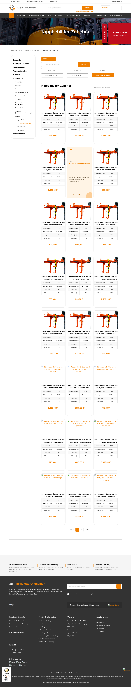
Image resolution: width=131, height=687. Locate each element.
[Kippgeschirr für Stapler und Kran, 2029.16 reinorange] (53, 483)
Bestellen (41, 624)
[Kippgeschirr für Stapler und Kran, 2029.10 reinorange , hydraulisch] (106, 265)
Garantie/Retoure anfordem (46, 638)
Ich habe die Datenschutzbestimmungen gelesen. (83, 594)
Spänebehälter (21, 126)
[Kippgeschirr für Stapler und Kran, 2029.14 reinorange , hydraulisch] (79, 428)
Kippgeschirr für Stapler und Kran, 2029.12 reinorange (79, 332)
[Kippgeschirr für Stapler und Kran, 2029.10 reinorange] (53, 265)
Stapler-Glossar (72, 636)
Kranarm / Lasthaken (21, 96)
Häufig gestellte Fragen (45, 621)
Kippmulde (20, 130)
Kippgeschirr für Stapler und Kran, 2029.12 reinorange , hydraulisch (53, 387)
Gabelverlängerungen (21, 92)
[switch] (6, 680)
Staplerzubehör (19, 134)
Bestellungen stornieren (45, 633)
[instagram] (10, 636)
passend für (76, 75)
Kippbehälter (21, 120)
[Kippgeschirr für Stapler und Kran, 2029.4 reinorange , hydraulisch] (106, 102)
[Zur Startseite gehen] (22, 8)
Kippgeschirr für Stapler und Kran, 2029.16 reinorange (53, 495)
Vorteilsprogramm (19, 67)
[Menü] (10, 668)
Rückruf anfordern (117, 1)
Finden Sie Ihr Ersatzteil (16, 621)
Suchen (87, 7)
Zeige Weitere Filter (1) (103, 75)
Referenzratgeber (14, 627)
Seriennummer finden (103, 625)
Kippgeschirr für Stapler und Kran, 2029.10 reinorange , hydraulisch (105, 278)
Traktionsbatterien (20, 71)
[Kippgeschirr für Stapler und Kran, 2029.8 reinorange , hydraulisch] (79, 211)
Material (102, 70)
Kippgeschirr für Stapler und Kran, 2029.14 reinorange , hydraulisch (79, 441)
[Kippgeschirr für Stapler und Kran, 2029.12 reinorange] (79, 320)
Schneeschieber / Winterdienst (20, 103)
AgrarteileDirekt (72, 633)
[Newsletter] (118, 586)
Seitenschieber (19, 108)
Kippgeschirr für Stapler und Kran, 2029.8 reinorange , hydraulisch (79, 224)
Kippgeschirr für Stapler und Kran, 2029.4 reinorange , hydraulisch (105, 114)
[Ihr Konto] (113, 8)
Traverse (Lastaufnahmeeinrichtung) (23, 112)
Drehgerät (18, 85)
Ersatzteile (17, 60)
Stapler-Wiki (100, 622)
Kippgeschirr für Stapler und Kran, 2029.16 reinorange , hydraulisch (105, 495)
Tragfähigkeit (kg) (51, 75)
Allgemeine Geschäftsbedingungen (78, 624)
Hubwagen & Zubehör (21, 64)
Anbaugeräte (18, 78)
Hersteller (16, 75)
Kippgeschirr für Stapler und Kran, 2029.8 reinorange (105, 169)
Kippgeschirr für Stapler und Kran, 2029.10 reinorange (53, 278)
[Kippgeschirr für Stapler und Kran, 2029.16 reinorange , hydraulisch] (106, 483)
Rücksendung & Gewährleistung (48, 636)
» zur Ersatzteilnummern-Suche (84, 11)
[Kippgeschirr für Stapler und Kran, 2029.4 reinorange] (53, 102)
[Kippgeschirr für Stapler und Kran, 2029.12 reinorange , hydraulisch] (53, 374)
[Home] (11, 15)
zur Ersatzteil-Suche (76, 195)
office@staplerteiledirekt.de (20, 650)
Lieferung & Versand (44, 630)
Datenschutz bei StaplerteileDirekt (77, 621)
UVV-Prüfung (100, 631)
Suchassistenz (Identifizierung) (18, 624)
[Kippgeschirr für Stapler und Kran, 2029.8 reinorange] (106, 156)
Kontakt (105, 7)
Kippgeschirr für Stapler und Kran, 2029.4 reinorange (53, 114)
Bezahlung (41, 627)
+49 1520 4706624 (17, 653)
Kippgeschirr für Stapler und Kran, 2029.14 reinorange (105, 387)
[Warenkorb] (119, 8)
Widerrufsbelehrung (73, 627)
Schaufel (18, 99)
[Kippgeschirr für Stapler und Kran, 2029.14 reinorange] (106, 374)
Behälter (17, 116)
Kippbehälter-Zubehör (25, 123)
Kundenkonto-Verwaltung (46, 641)
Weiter (87, 529)
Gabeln (17, 89)
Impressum (70, 630)
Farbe (76, 70)
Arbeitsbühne (19, 82)
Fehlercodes (100, 628)
